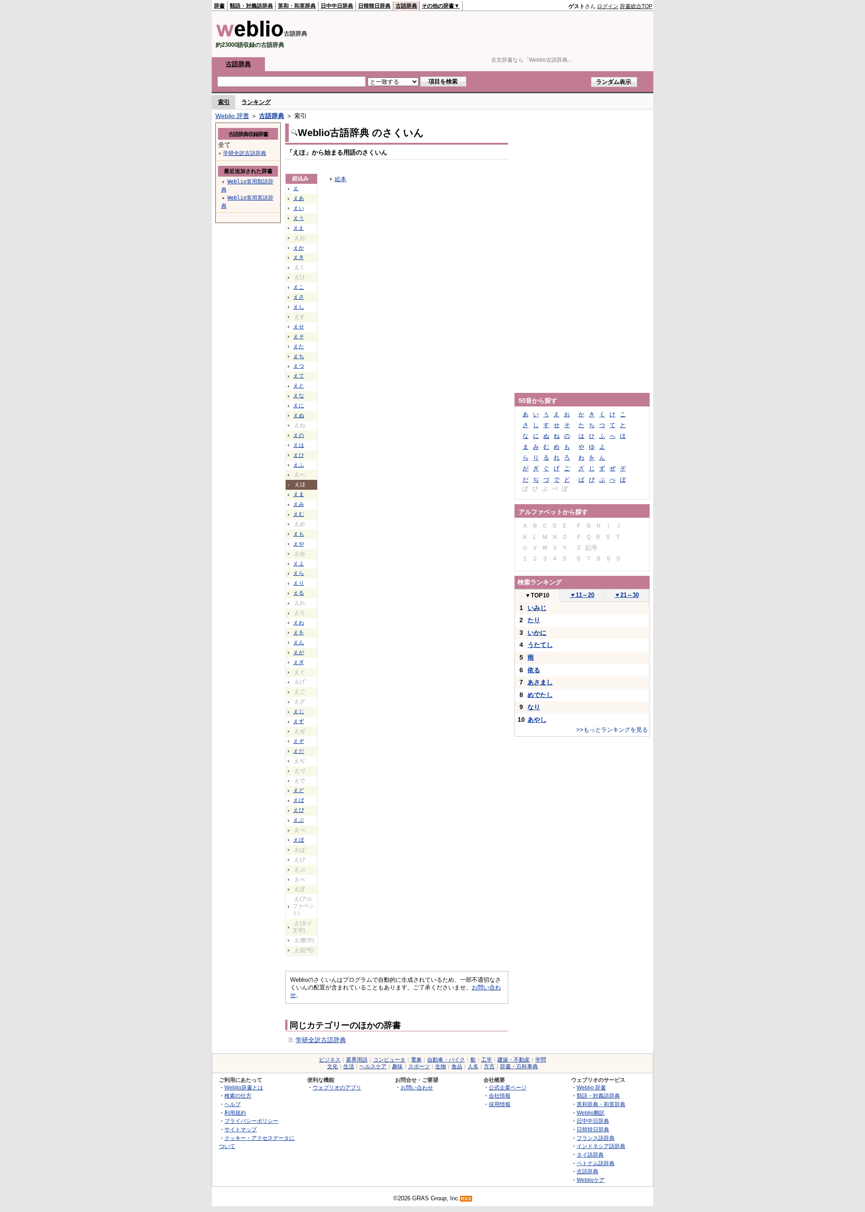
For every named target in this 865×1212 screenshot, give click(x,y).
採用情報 (499, 1104)
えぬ (298, 415)
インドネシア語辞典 (601, 1146)
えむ (298, 514)
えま (298, 494)
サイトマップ (240, 1129)
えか (298, 248)
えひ (298, 455)
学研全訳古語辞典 (321, 1039)
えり (298, 583)
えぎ (298, 662)
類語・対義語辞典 (251, 6)
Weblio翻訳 (591, 1113)
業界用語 (357, 1059)
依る (534, 670)
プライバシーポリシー (251, 1121)
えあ (298, 198)
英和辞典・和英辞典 (601, 1104)
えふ (298, 465)
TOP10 (537, 595)
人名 (473, 1066)
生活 (348, 1066)
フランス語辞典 (596, 1138)
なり (534, 707)
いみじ (537, 607)
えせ (298, 327)
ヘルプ (232, 1104)
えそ (298, 336)
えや (298, 544)
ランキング (256, 102)
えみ (298, 504)
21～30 (627, 595)
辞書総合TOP (636, 6)
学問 (540, 1059)
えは (298, 445)
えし (298, 307)
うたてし (540, 644)
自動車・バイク (446, 1059)
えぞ (298, 741)
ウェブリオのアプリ (337, 1087)
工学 (486, 1059)
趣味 (397, 1066)
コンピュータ (389, 1059)
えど (298, 790)
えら (298, 573)
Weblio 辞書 (232, 115)
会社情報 (499, 1095)
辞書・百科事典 (519, 1066)
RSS (466, 1198)
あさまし (540, 682)
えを (298, 632)
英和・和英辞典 (297, 6)
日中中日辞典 (337, 6)
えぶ (298, 820)
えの (298, 435)
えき (298, 257)
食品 (456, 1066)
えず (298, 721)
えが (298, 652)
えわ (298, 623)
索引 (224, 102)
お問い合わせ (417, 1087)
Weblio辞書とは (243, 1087)
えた (298, 346)
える (298, 593)
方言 (489, 1066)
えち (298, 356)
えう (298, 218)
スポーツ (419, 1066)
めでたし (540, 694)
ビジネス (330, 1059)
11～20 (582, 595)
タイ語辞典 (590, 1154)
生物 (440, 1066)
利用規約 (235, 1113)
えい (298, 208)
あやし (537, 719)
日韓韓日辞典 (374, 6)
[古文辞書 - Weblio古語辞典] (250, 35)
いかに (537, 632)
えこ (298, 287)
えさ (298, 297)
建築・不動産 (513, 1059)
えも (298, 534)
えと (298, 386)
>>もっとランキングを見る (612, 729)
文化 (332, 1066)
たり (534, 620)
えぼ (298, 840)
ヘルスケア (373, 1066)
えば (298, 800)
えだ (298, 751)
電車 (416, 1059)
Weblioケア (591, 1180)
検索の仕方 (237, 1095)
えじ (298, 711)
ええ (298, 228)
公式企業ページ (508, 1087)
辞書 (219, 6)
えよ (298, 563)
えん (298, 642)
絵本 (340, 179)
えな (298, 395)
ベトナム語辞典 (596, 1163)
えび (298, 810)
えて (298, 376)
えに (298, 405)
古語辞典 (406, 6)
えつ (298, 366)
